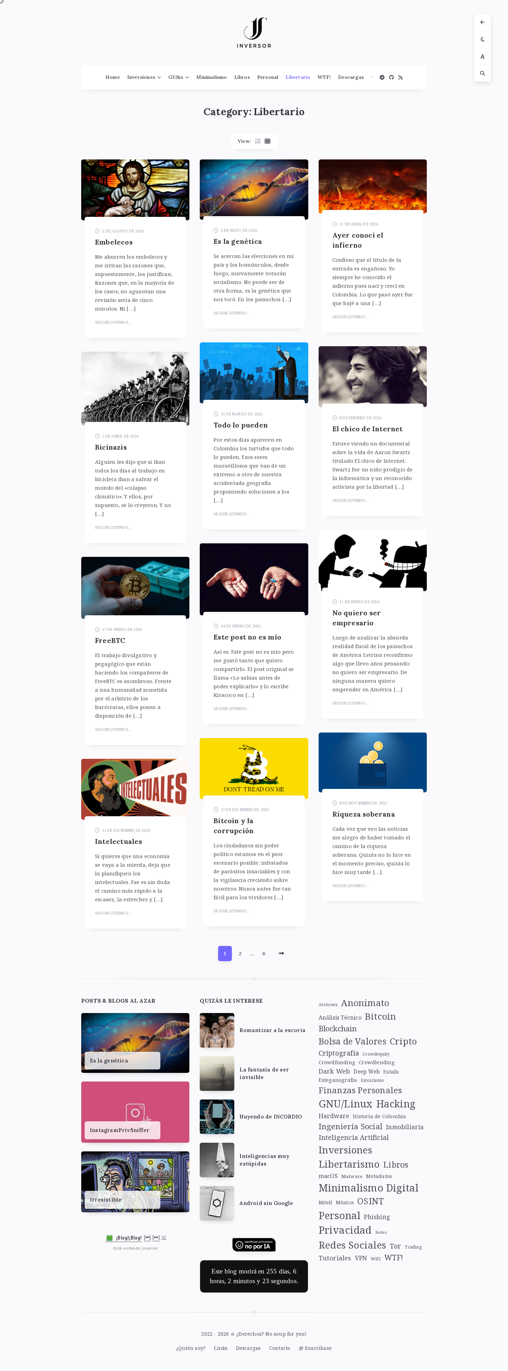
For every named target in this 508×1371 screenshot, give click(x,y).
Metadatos (379, 1175)
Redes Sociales (352, 1245)
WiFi (376, 1259)
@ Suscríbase (315, 1348)
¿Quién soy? (191, 1348)
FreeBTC (110, 640)
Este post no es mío (247, 637)
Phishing (377, 1217)
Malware (352, 1176)
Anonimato (365, 1003)
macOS (328, 1176)
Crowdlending (377, 1062)
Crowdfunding (337, 1062)
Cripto (403, 1041)
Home (112, 77)
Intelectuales (118, 841)
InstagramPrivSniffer (119, 1130)
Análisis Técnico (340, 1017)
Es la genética (238, 241)
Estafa (391, 1071)
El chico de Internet (367, 428)
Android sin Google (266, 1203)
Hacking (395, 1103)
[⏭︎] (156, 1237)
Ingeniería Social (351, 1126)
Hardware (334, 1116)
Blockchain (338, 1028)
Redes (381, 1232)
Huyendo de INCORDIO (270, 1116)
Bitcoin (380, 1016)
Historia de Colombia (379, 1116)
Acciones (328, 1004)
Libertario (297, 77)
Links (220, 1348)
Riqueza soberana (363, 814)
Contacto (280, 1348)
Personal (268, 77)
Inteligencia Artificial (354, 1137)
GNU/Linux (346, 1104)
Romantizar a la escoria (272, 1030)
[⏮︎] (147, 1237)
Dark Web (334, 1071)
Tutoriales (335, 1257)
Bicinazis (111, 447)
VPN (361, 1258)
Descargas (351, 77)
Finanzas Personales (360, 1090)
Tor (396, 1246)
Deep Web (367, 1071)
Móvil (325, 1202)
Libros (242, 77)
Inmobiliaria (405, 1127)
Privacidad (345, 1230)
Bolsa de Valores (352, 1041)
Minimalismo (211, 77)
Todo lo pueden (241, 425)
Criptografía (339, 1053)
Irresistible (105, 1199)
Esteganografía (338, 1079)
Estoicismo (372, 1080)
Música (345, 1202)
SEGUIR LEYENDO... (113, 322)
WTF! (324, 77)
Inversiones (141, 77)
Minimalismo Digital (369, 1187)
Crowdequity (376, 1054)
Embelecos (114, 242)
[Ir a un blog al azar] (163, 1237)
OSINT (370, 1201)
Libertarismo (349, 1163)
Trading (413, 1247)
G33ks (175, 77)
